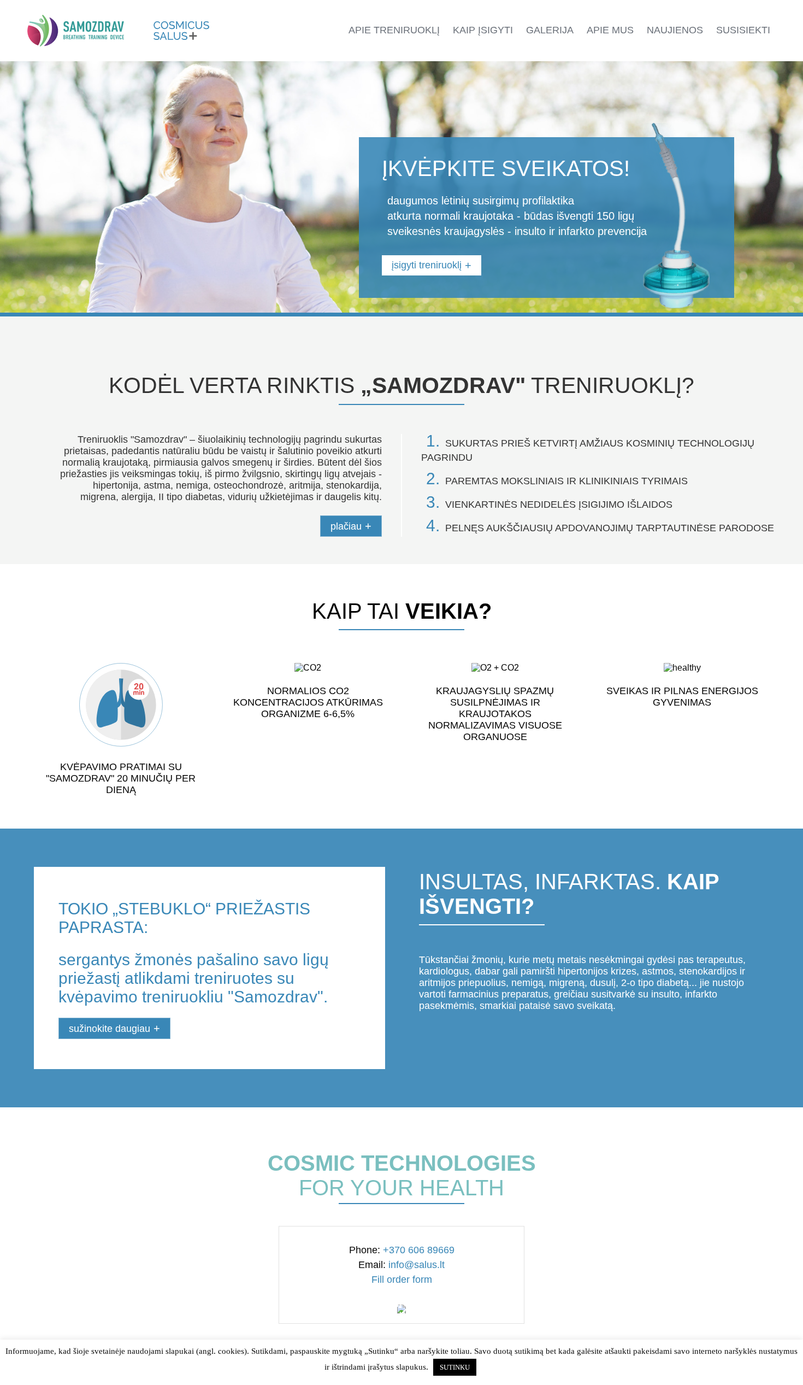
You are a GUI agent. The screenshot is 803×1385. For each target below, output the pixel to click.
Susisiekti (743, 30)
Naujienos (675, 30)
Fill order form (401, 1279)
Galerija (550, 30)
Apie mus (610, 30)
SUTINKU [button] (455, 1367)
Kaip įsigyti (483, 30)
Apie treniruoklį (394, 30)
